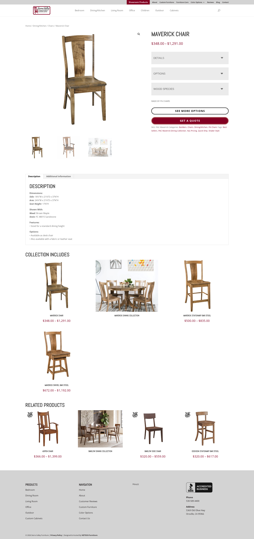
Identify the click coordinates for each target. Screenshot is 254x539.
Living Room (117, 10)
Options (159, 73)
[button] (138, 34)
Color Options (196, 2)
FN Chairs (213, 127)
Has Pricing (192, 130)
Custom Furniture (167, 2)
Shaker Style (214, 130)
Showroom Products (138, 2)
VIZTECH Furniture (89, 535)
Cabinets (174, 10)
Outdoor (159, 10)
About (154, 2)
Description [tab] (34, 176)
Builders (183, 127)
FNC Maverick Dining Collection (172, 130)
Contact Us (84, 518)
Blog (218, 2)
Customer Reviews (88, 501)
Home (28, 25)
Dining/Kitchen (97, 10)
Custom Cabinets (33, 518)
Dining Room (31, 495)
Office (132, 10)
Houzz (136, 484)
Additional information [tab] (58, 176)
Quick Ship (203, 130)
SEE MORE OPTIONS (190, 111)
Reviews (210, 2)
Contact (225, 2)
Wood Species (163, 88)
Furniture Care (182, 2)
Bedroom (79, 10)
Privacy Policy (56, 535)
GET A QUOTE (190, 120)
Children (145, 10)
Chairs (51, 25)
